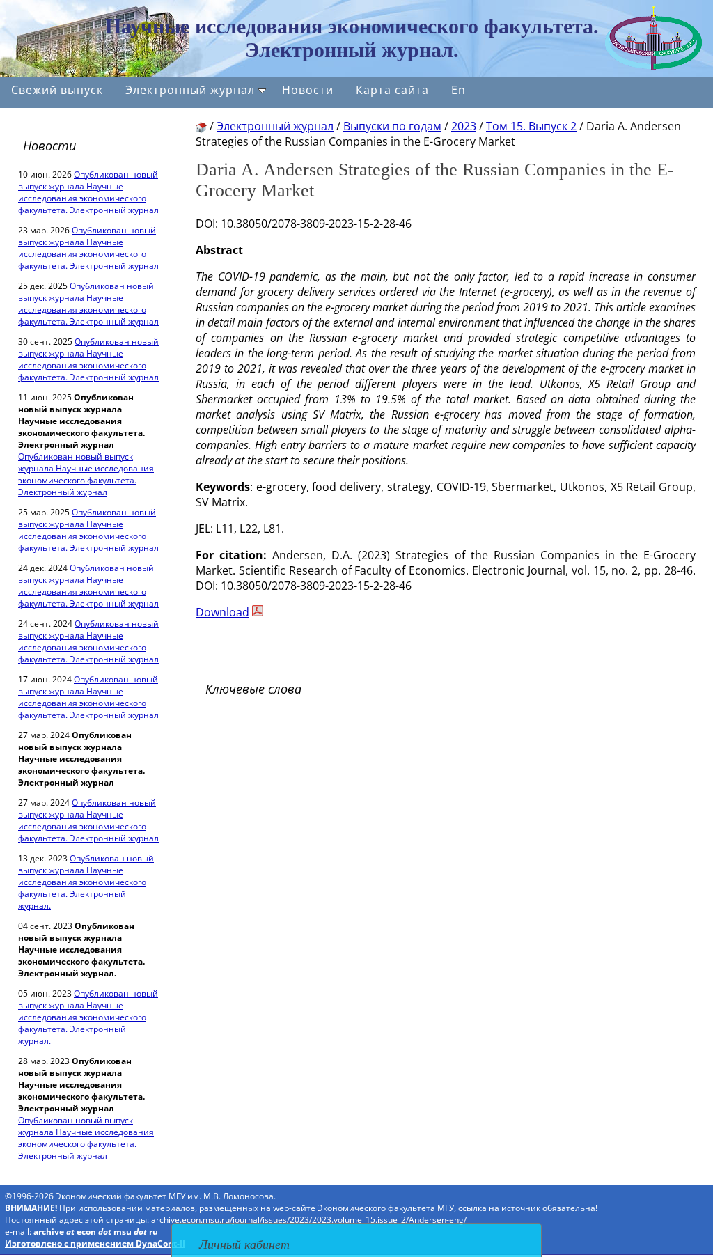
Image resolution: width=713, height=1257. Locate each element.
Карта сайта (392, 89)
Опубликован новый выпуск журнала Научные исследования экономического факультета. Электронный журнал (88, 192)
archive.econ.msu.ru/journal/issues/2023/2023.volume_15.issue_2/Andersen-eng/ (309, 1220)
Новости (308, 89)
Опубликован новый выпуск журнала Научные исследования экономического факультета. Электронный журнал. (86, 882)
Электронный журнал (190, 89)
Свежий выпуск (57, 89)
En (458, 89)
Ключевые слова (253, 688)
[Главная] (201, 126)
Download (222, 612)
